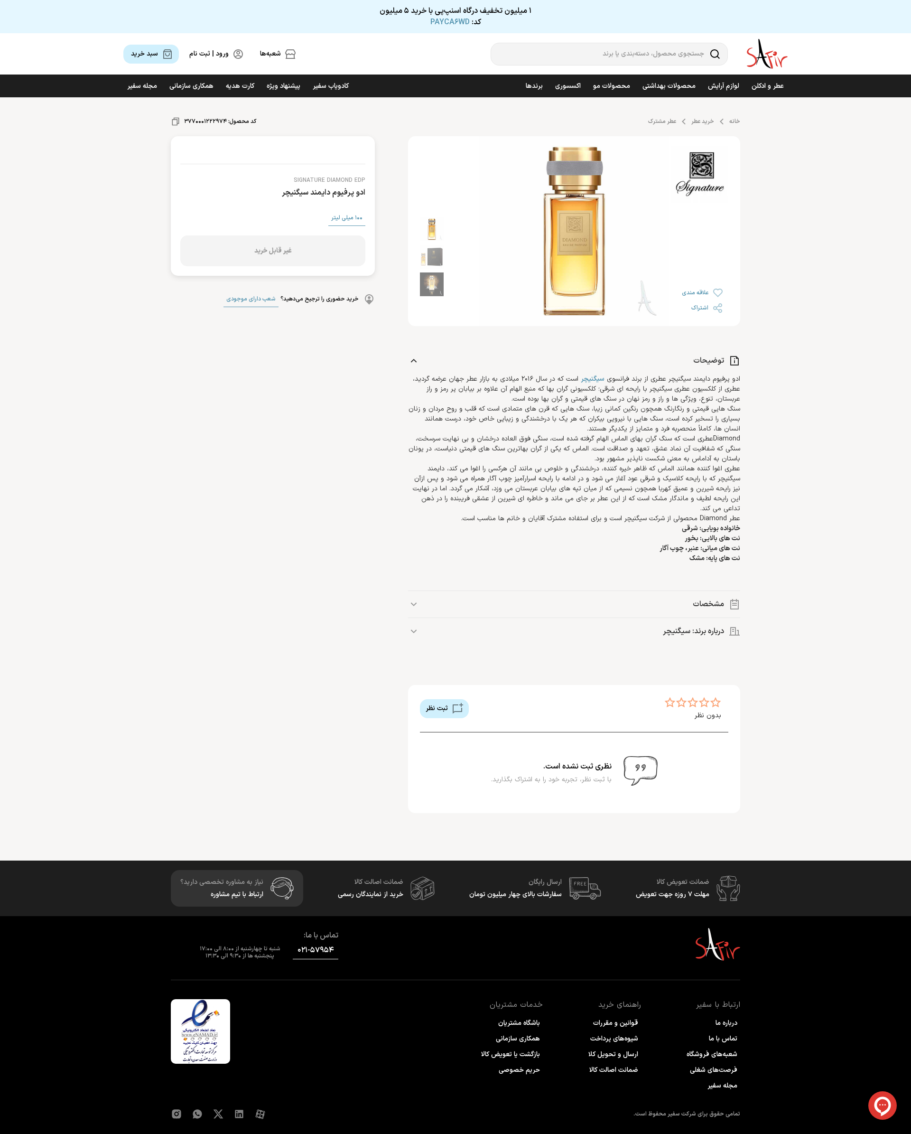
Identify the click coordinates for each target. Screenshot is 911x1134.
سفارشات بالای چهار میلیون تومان (515, 895)
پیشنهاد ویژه (283, 86)
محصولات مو (611, 86)
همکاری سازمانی (191, 86)
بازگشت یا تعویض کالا (510, 1054)
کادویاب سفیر (331, 86)
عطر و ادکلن (768, 86)
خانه (734, 121)
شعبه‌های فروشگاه (712, 1054)
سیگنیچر (592, 379)
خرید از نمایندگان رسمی (370, 895)
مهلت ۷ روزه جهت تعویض (672, 895)
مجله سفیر (142, 86)
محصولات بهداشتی (669, 86)
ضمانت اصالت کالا (613, 1070)
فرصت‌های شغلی (713, 1070)
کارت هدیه (240, 86)
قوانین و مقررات (615, 1023)
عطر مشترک (662, 121)
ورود (140, 1106)
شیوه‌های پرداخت (614, 1039)
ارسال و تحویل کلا (613, 1054)
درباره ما (726, 1023)
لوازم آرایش (723, 86)
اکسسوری (568, 86)
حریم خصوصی (519, 1070)
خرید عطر (702, 121)
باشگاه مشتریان (519, 1023)
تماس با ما (723, 1039)
